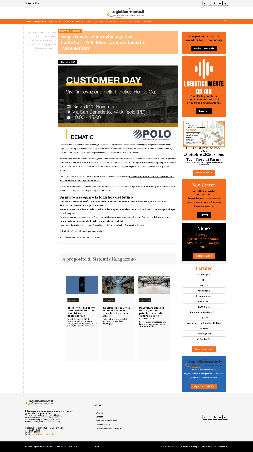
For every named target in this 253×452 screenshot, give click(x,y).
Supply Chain (39, 21)
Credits (97, 446)
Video (130, 21)
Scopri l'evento (204, 173)
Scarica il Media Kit (204, 48)
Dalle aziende (98, 21)
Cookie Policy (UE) (103, 425)
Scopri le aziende (204, 349)
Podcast (138, 21)
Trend (88, 21)
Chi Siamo (100, 413)
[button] (226, 21)
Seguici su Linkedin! (203, 386)
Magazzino (53, 21)
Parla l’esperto (111, 21)
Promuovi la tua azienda (106, 421)
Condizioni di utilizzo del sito (214, 446)
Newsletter (148, 21)
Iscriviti (204, 215)
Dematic (84, 231)
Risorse (122, 21)
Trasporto (67, 21)
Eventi (78, 21)
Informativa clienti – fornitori (174, 446)
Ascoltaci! (204, 111)
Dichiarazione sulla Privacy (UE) (109, 429)
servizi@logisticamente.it (42, 434)
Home (29, 21)
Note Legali (194, 446)
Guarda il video (204, 256)
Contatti (99, 417)
